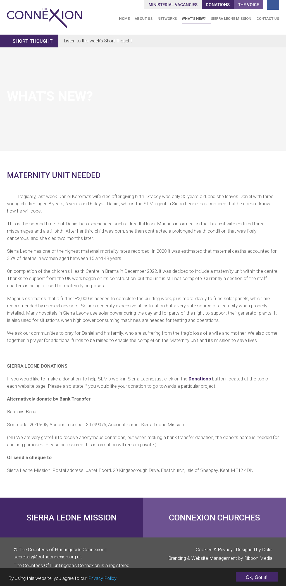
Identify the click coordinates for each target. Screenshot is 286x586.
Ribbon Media (258, 558)
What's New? (194, 18)
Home (124, 18)
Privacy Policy (102, 578)
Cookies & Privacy (214, 549)
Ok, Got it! (257, 576)
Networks (167, 18)
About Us (143, 18)
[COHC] (44, 15)
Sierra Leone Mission (231, 18)
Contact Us (267, 18)
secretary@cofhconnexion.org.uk (48, 557)
